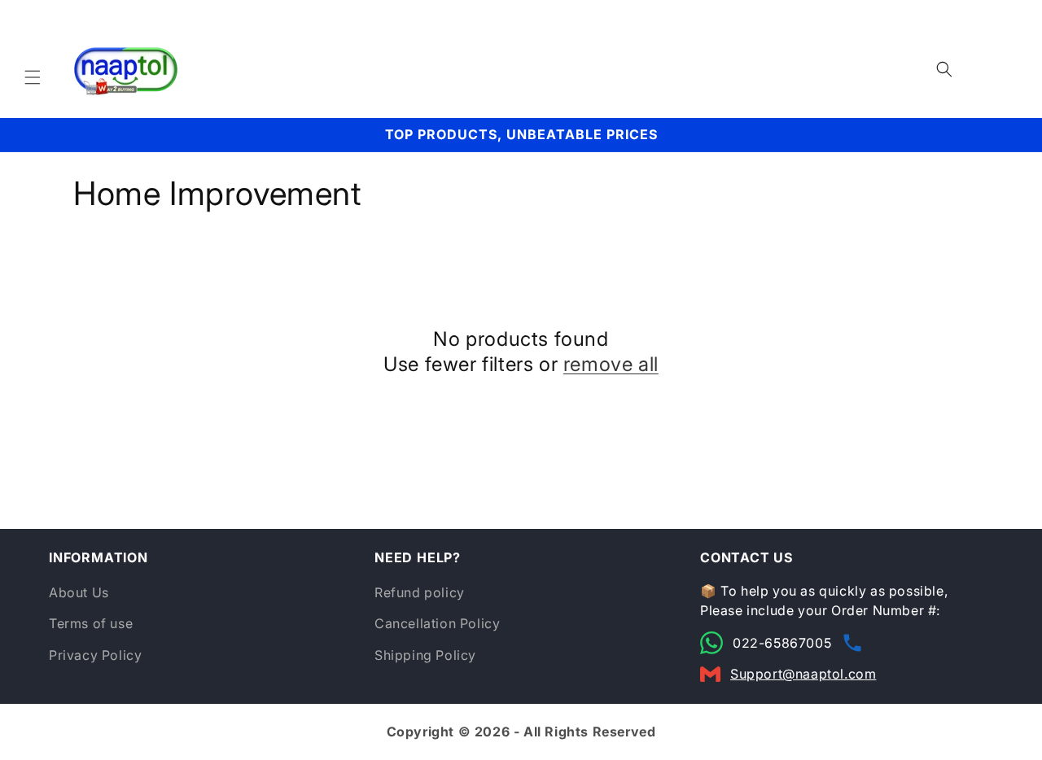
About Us (79, 592)
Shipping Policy (425, 655)
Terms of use (91, 623)
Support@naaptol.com (803, 674)
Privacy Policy (95, 655)
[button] (32, 77)
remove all (611, 364)
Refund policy (419, 592)
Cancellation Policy (437, 623)
